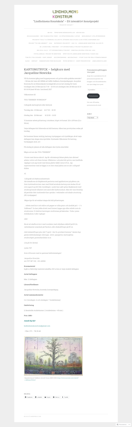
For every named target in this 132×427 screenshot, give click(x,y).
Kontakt (34, 61)
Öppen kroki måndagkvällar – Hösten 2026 (69, 32)
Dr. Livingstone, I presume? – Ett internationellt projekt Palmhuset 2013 (66, 46)
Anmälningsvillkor (99, 61)
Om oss (50, 32)
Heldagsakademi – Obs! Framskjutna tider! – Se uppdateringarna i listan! (53, 36)
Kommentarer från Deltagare (50, 61)
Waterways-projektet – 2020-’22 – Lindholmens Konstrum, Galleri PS (78, 43)
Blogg (27, 61)
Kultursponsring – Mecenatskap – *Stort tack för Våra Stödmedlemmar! (80, 57)
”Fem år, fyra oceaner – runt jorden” (38, 57)
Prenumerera (93, 96)
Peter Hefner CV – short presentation (76, 61)
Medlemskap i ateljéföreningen (93, 36)
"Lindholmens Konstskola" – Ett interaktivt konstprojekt (66, 21)
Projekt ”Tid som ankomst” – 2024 (40, 43)
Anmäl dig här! (29, 321)
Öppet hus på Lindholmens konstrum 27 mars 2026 (80, 54)
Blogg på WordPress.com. (32, 416)
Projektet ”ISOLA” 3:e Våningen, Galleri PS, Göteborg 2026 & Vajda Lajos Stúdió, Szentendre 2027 (66, 39)
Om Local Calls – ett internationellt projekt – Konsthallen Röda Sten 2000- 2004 (66, 50)
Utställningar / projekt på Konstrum (47, 54)
